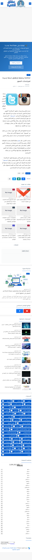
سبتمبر (27, 485)
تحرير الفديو (7, 413)
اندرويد (14, 410)
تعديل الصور (26, 426)
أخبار (28, 74)
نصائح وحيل (26, 451)
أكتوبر (28, 483)
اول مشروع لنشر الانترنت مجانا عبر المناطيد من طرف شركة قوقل (9, 201)
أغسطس (27, 487)
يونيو (28, 491)
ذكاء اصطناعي (24, 432)
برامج (27, 413)
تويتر (4, 103)
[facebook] (19, 311)
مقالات (26, 448)
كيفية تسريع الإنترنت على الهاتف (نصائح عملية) (12, 381)
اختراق (6, 401)
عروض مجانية (25, 439)
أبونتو (27, 401)
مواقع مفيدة (7, 448)
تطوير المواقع (8, 423)
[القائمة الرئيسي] (30, 3)
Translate (12, 544)
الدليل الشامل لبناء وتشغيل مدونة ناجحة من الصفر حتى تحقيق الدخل (16, 292)
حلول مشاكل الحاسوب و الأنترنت (20, 429)
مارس (27, 473)
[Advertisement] (16, 24)
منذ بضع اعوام (17, 337)
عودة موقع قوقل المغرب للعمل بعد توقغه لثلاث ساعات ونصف (23, 237)
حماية (5, 429)
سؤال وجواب (24, 435)
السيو (5, 404)
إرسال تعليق (25, 251)
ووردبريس (15, 451)
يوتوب (16, 454)
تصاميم (15, 420)
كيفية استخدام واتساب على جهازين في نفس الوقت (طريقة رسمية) (12, 332)
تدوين (7, 416)
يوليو (28, 489)
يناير (28, 475)
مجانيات (26, 445)
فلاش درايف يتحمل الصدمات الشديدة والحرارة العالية (23, 219)
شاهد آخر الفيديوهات (16, 67)
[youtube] (27, 311)
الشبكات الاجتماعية (22, 407)
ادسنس (27, 404)
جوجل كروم (7, 426)
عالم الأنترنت (9, 435)
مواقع (18, 448)
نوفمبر (27, 481)
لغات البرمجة (26, 442)
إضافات (17, 401)
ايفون (5, 410)
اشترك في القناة (16, 62)
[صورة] (26, 325)
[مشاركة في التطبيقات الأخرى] (9, 178)
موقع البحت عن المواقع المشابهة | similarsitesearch (13, 388)
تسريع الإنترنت (25, 420)
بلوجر (18, 413)
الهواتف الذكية (25, 410)
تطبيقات (6, 420)
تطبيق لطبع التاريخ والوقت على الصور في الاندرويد (11, 374)
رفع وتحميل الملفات (9, 432)
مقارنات (6, 445)
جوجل (16, 426)
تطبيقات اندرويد (23, 423)
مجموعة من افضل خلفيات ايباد (14, 359)
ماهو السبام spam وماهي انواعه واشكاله (11, 338)
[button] (23, 178)
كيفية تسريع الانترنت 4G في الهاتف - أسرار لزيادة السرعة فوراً (11, 325)
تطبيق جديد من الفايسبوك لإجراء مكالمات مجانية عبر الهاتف (9, 237)
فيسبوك (12, 116)
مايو (28, 469)
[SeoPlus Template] (29, 548)
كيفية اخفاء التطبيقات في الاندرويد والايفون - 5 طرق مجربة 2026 (13, 346)
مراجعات (16, 445)
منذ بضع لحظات (26, 198)
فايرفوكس (15, 439)
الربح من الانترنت (16, 404)
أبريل (28, 471)
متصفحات (6, 442)
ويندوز (5, 451)
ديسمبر (27, 479)
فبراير (28, 499)
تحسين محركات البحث (22, 416)
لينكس (16, 442)
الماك (7, 407)
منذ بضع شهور (26, 289)
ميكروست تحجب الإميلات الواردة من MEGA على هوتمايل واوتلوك (9, 219)
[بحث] (2, 3)
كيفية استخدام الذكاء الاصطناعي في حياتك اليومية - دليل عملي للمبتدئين (12, 367)
